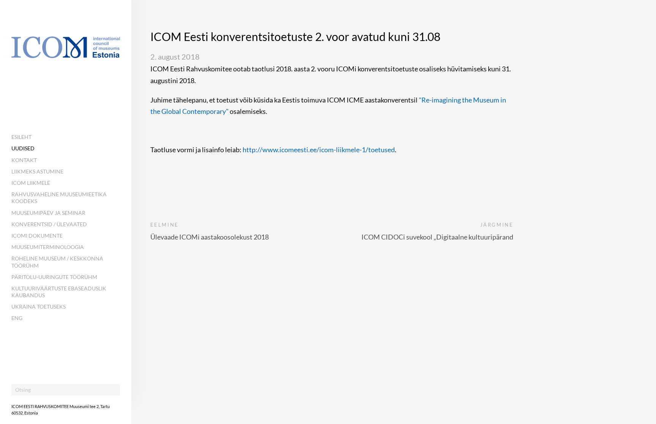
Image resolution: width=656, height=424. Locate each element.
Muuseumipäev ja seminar (48, 213)
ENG (16, 318)
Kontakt (24, 160)
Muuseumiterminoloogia (47, 247)
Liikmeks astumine (37, 171)
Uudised (23, 148)
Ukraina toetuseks (38, 306)
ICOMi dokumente (37, 235)
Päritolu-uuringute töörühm (54, 277)
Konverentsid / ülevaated (49, 224)
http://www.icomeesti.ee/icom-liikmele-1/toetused (319, 149)
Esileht (21, 137)
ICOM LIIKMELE (30, 183)
